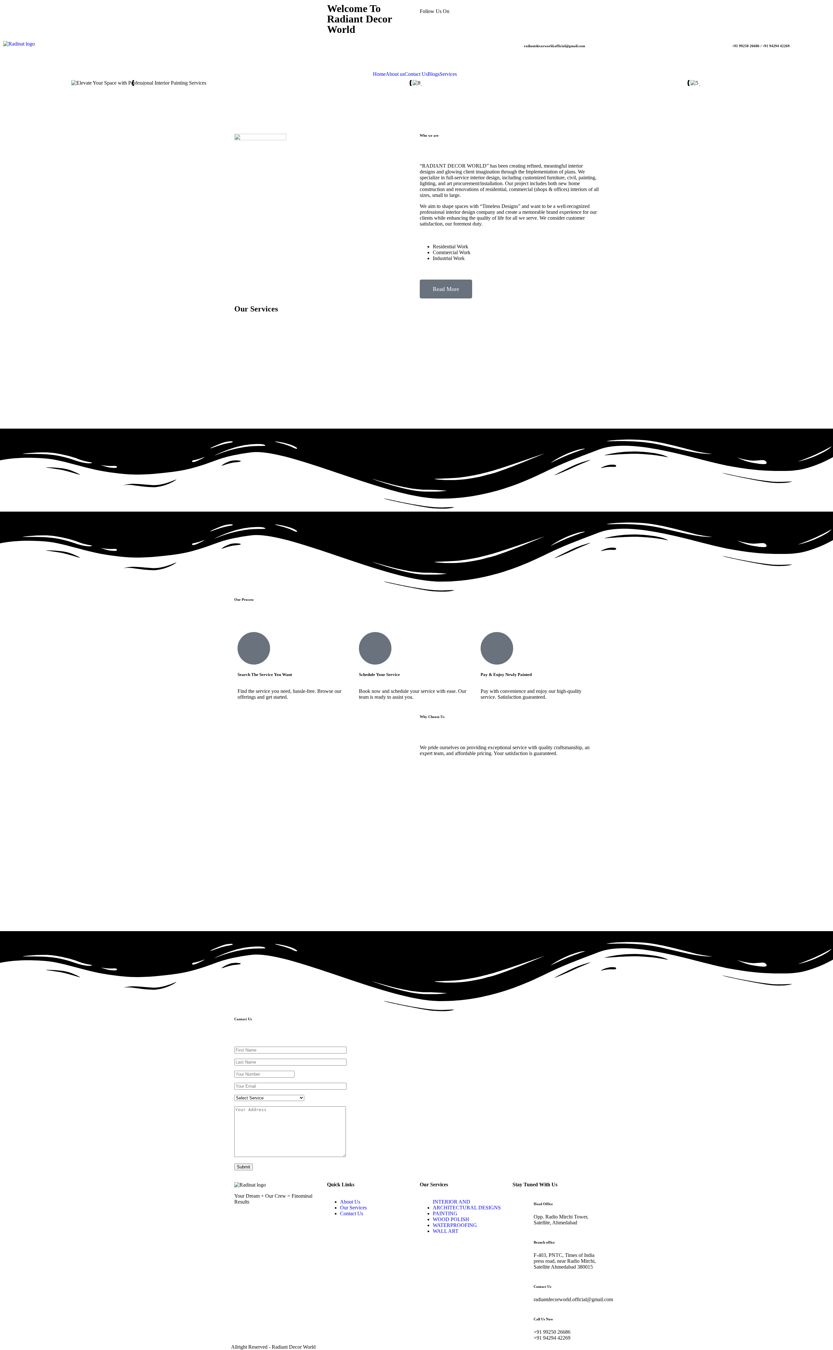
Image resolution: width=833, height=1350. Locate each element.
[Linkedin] (556, 11)
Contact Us (416, 74)
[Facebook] (520, 11)
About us (395, 74)
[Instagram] (538, 11)
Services (448, 74)
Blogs (434, 74)
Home (379, 74)
